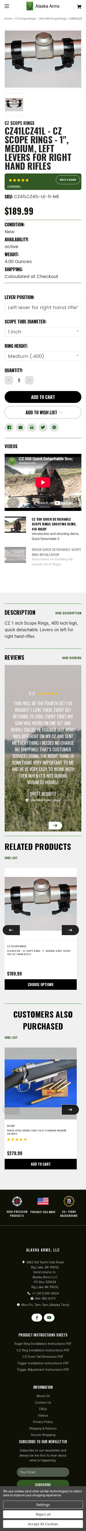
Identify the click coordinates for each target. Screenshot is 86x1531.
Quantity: (14, 370)
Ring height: (16, 346)
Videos (43, 1415)
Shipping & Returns (43, 1428)
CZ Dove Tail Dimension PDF (43, 1357)
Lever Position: (19, 297)
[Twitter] (43, 427)
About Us (43, 1396)
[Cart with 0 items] (73, 5)
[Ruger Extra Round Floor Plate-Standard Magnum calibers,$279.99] (41, 1083)
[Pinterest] (54, 427)
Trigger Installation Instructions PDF (43, 1363)
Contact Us (43, 1403)
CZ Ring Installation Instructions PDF (43, 1350)
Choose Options (41, 984)
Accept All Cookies (43, 1524)
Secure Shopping (43, 1435)
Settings (43, 1504)
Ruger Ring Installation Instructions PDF (43, 1344)
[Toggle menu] (11, 6)
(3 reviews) (14, 186)
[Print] (32, 427)
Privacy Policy (43, 1422)
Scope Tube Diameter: (26, 321)
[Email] (20, 427)
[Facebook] (9, 427)
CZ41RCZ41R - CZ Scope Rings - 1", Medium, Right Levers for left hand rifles (39, 952)
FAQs (43, 1409)
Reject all (43, 1514)
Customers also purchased (43, 1020)
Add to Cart (41, 1164)
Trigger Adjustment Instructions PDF (43, 1370)
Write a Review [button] (68, 179)
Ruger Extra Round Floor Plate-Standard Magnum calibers (36, 1132)
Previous (30, 825)
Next (55, 825)
